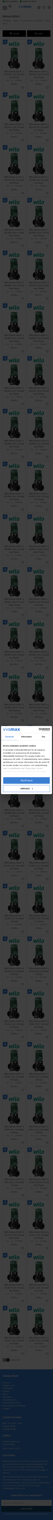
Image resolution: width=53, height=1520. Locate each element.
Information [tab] (26, 737)
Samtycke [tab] (9, 737)
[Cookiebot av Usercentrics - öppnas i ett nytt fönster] (39, 729)
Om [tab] (43, 737)
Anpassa (25, 788)
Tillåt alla (26, 780)
